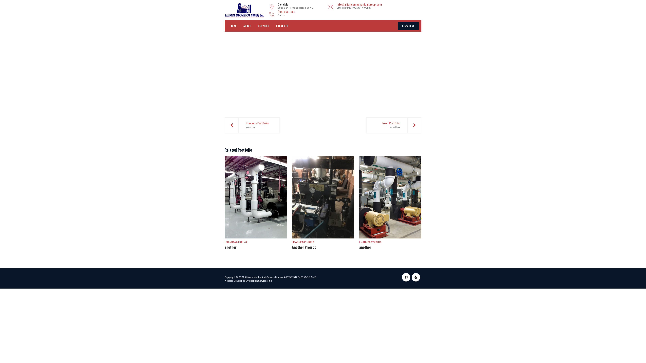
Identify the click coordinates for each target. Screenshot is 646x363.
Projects (282, 25)
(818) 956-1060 (286, 12)
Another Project (304, 247)
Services (263, 25)
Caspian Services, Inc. (260, 280)
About (247, 25)
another (231, 247)
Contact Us (408, 26)
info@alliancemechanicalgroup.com (359, 4)
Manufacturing (236, 242)
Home (233, 25)
